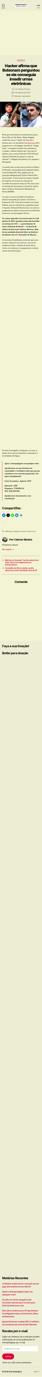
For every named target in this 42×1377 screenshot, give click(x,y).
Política (21, 60)
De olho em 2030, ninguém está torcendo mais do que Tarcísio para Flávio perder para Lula (18, 1303)
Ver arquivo (8, 549)
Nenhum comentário (22, 96)
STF (26, 208)
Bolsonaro (31, 143)
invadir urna (31, 531)
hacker (23, 531)
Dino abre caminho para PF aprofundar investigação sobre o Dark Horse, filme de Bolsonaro (20, 1314)
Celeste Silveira (24, 89)
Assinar (8, 1356)
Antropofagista (15, 1372)
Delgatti (17, 531)
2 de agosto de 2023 (22, 93)
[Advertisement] (21, 33)
